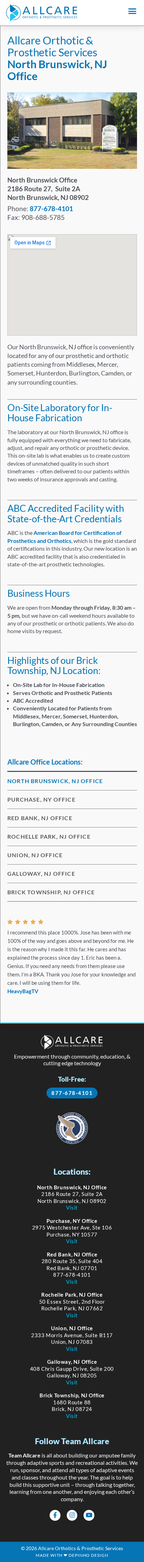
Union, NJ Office (35, 855)
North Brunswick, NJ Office (55, 781)
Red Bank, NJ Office (39, 818)
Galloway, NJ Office (41, 873)
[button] (132, 11)
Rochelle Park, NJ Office (49, 836)
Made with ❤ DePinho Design (72, 1555)
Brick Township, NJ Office (51, 892)
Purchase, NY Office (41, 799)
